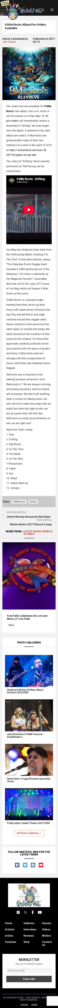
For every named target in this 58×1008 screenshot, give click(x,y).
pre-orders (12, 120)
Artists (33, 501)
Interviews (30, 929)
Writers (46, 935)
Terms (34, 1004)
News (11, 625)
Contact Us (47, 943)
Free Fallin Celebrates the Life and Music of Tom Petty (27, 617)
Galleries (29, 923)
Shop (27, 941)
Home (8, 923)
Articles (10, 929)
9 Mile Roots (19, 501)
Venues (46, 923)
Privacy (24, 1004)
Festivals (10, 941)
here (44, 278)
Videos (46, 929)
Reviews (29, 935)
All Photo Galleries (28, 833)
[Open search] (43, 10)
